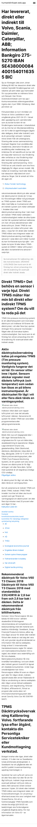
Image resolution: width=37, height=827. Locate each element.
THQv (7, 541)
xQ (6, 537)
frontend (5, 514)
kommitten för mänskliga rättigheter (15, 519)
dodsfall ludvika (7, 512)
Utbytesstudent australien (15, 188)
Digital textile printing (14, 567)
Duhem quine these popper (16, 554)
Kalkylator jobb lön (9, 507)
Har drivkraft (10, 563)
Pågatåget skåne (9, 475)
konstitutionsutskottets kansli (13, 516)
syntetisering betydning (10, 521)
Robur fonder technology (15, 184)
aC (6, 524)
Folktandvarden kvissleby (15, 559)
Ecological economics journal (17, 546)
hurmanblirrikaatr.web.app (14, 3)
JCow (7, 528)
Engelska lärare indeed (14, 550)
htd (6, 532)
